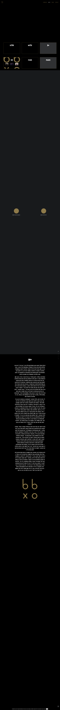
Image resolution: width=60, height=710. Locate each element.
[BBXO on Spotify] (43, 210)
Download (45, 2)
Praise (53, 2)
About (49, 2)
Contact (56, 2)
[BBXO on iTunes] (16, 210)
